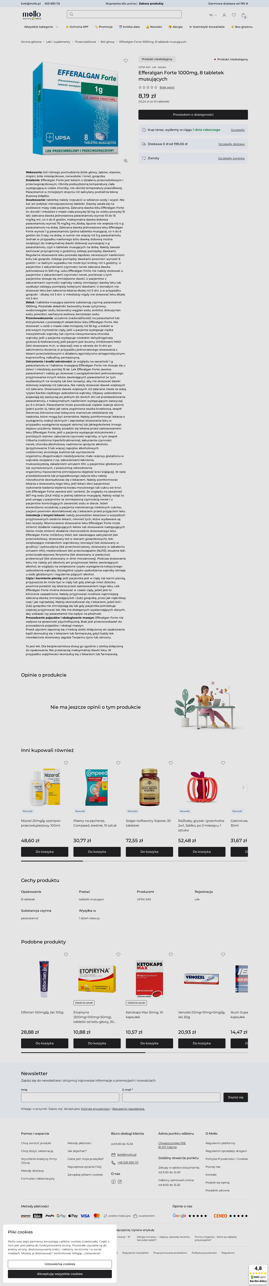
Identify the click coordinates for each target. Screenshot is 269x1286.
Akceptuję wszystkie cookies (60, 1274)
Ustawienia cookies (60, 1264)
